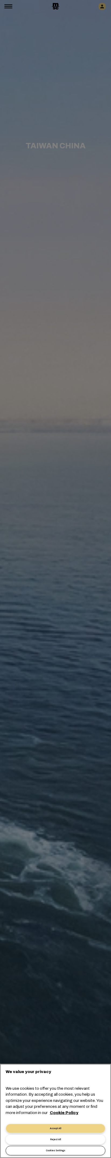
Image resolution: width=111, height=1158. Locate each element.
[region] (55, 1111)
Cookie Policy (64, 1113)
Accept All (55, 1128)
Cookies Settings (55, 1150)
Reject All (55, 1139)
